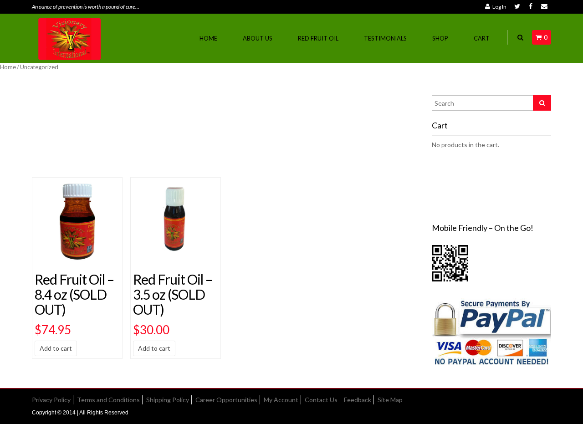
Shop (440, 38)
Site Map (390, 400)
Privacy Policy (51, 400)
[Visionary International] (70, 37)
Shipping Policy (167, 400)
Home (208, 38)
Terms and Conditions (108, 400)
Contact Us (321, 400)
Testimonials (385, 38)
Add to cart (56, 348)
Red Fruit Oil (318, 38)
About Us (257, 38)
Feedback (357, 400)
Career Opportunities (226, 400)
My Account (281, 400)
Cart (482, 38)
